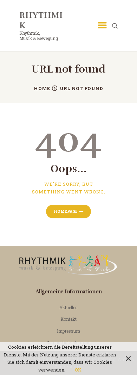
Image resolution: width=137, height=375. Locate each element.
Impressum (68, 331)
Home (42, 88)
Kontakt (68, 319)
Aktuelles (68, 307)
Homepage (66, 211)
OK (78, 370)
